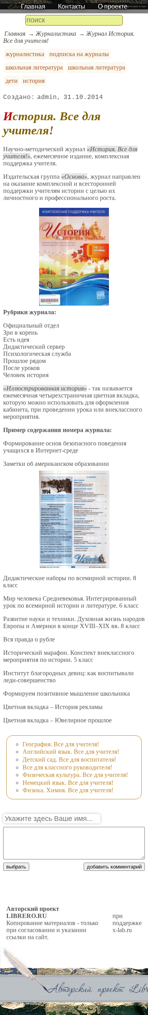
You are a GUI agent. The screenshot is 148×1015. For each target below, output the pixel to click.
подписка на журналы (79, 54)
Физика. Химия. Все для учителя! (67, 790)
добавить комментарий (114, 867)
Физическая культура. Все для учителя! (75, 774)
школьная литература (34, 67)
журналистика (25, 54)
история (34, 80)
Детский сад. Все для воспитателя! (69, 759)
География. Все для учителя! (60, 744)
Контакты (71, 6)
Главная (33, 6)
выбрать (16, 867)
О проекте (112, 6)
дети (12, 80)
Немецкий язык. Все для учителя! (67, 782)
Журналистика (56, 33)
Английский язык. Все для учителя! (70, 751)
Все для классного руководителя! (67, 767)
